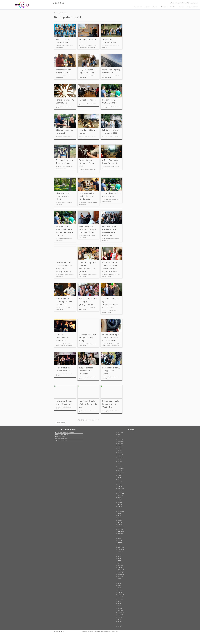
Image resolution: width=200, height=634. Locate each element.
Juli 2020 (119, 535)
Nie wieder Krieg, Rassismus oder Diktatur (63, 196)
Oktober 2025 (120, 443)
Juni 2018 (119, 580)
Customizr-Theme (114, 631)
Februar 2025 (120, 454)
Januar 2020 (120, 545)
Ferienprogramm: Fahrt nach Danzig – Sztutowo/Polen (87, 229)
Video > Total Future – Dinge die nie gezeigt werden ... (88, 301)
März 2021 (120, 520)
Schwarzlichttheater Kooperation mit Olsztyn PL (111, 404)
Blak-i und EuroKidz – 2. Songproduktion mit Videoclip (65, 301)
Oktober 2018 (120, 572)
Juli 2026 (119, 434)
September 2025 (121, 445)
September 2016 (121, 598)
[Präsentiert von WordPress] (101, 631)
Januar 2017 (120, 592)
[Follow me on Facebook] (61, 3)
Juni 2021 (119, 515)
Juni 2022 (119, 499)
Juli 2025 (119, 446)
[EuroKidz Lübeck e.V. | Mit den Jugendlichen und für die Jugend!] (23, 4)
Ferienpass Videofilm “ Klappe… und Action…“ (111, 371)
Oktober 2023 (120, 470)
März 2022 (120, 502)
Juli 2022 (119, 497)
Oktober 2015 (120, 614)
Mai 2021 (119, 517)
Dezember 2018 (121, 569)
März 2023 (120, 482)
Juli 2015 (119, 619)
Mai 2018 (119, 581)
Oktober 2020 (120, 529)
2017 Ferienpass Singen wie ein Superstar (86, 371)
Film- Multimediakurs (67, 343)
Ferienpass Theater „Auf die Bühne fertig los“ (88, 404)
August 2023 (120, 473)
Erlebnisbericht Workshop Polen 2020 (86, 163)
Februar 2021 (120, 522)
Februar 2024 (120, 464)
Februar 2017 (120, 590)
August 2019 (120, 554)
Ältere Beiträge (60, 422)
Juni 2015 (119, 621)
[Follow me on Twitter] (59, 3)
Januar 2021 (120, 524)
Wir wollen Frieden (87, 100)
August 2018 (120, 576)
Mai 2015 (119, 623)
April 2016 (119, 607)
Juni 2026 (119, 436)
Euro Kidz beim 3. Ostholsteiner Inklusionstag (64, 432)
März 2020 (120, 542)
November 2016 (121, 594)
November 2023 (121, 468)
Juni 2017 (119, 583)
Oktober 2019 (120, 551)
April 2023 (119, 481)
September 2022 (121, 493)
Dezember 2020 (121, 526)
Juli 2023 (119, 475)
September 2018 (121, 574)
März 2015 (120, 626)
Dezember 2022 (121, 488)
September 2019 (121, 553)
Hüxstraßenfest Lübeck (60, 436)
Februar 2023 (120, 484)
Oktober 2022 (120, 491)
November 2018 (121, 571)
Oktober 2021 (120, 509)
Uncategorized (82, 47)
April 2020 (120, 540)
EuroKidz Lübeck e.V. (89, 631)
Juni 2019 (119, 558)
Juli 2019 (119, 556)
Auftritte (147, 6)
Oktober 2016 (120, 596)
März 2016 (120, 608)
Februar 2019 (120, 565)
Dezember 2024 (121, 457)
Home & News (138, 6)
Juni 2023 (119, 477)
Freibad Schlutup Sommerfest (61, 434)
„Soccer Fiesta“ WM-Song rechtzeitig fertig (88, 338)
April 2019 (119, 562)
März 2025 (120, 452)
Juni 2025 (119, 448)
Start (55, 12)
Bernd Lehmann (59, 47)
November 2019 (121, 549)
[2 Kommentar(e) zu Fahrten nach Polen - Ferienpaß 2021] (121, 117)
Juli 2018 (119, 578)
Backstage (163, 6)
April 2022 (120, 500)
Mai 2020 (119, 538)
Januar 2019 (120, 567)
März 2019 (120, 563)
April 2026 (120, 438)
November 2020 (121, 527)
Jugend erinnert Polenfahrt (60, 440)
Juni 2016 (119, 603)
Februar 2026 (120, 439)
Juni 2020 (119, 536)
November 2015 (121, 612)
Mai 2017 (119, 585)
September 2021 (121, 511)
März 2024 (120, 463)
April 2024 (120, 461)
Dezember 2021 (121, 508)
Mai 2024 (119, 459)
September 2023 (121, 472)
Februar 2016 (120, 610)
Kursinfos (172, 6)
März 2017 (120, 589)
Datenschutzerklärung (192, 6)
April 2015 (119, 624)
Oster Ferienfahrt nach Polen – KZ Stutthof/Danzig (86, 196)
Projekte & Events (67, 45)
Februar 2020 (120, 544)
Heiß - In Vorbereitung (68, 166)
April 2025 (120, 450)
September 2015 (121, 615)
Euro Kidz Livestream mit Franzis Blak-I (62, 338)
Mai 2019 (119, 560)
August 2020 (120, 533)
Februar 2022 (120, 504)
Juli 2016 (119, 601)
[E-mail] (56, 3)
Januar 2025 (120, 455)
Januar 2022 (120, 506)
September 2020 (121, 531)
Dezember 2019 (121, 547)
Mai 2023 (119, 479)
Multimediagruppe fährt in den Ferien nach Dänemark (110, 338)
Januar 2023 (120, 486)
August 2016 (120, 599)
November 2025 (121, 441)
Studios (155, 6)
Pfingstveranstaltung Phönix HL (61, 438)
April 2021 (119, 518)
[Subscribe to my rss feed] (54, 3)
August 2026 (120, 432)
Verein (181, 6)
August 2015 (120, 617)
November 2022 (121, 490)
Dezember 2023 (121, 466)
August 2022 (120, 495)
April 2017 (119, 587)
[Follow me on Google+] (63, 3)
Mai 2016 (119, 605)
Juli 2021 (119, 513)
